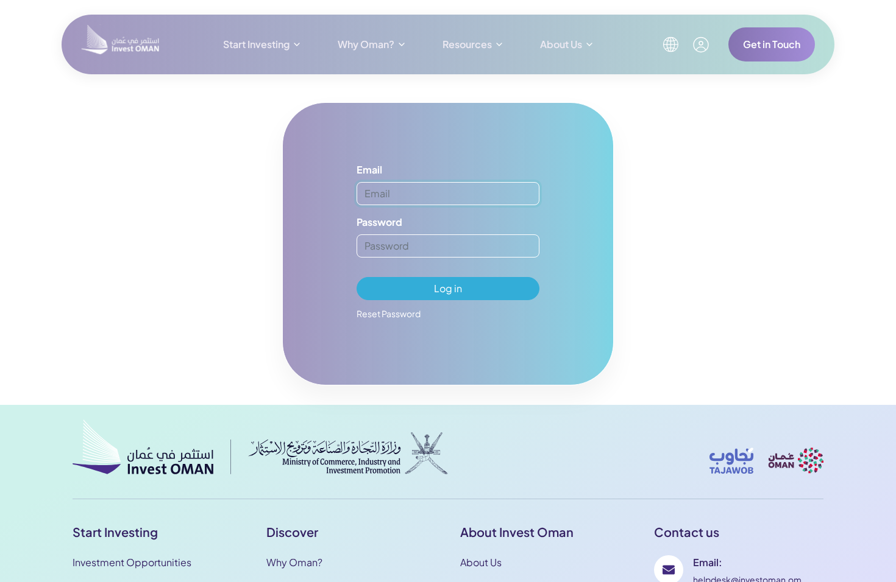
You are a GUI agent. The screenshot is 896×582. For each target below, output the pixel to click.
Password (379, 222)
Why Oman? (366, 44)
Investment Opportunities (132, 562)
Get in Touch (771, 44)
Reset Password (389, 313)
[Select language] (670, 44)
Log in (448, 288)
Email (369, 169)
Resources (467, 44)
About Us (561, 44)
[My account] (701, 45)
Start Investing (256, 44)
